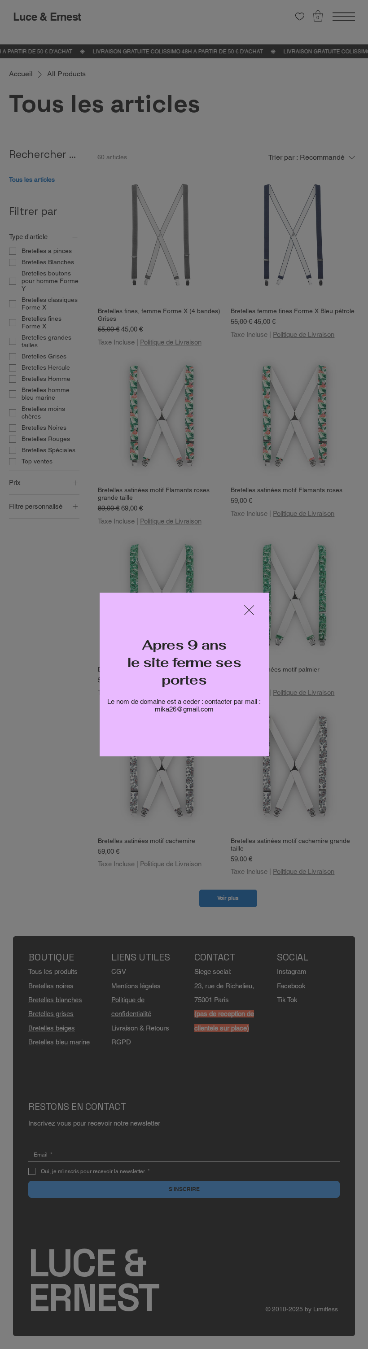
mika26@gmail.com (184, 709)
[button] (249, 610)
